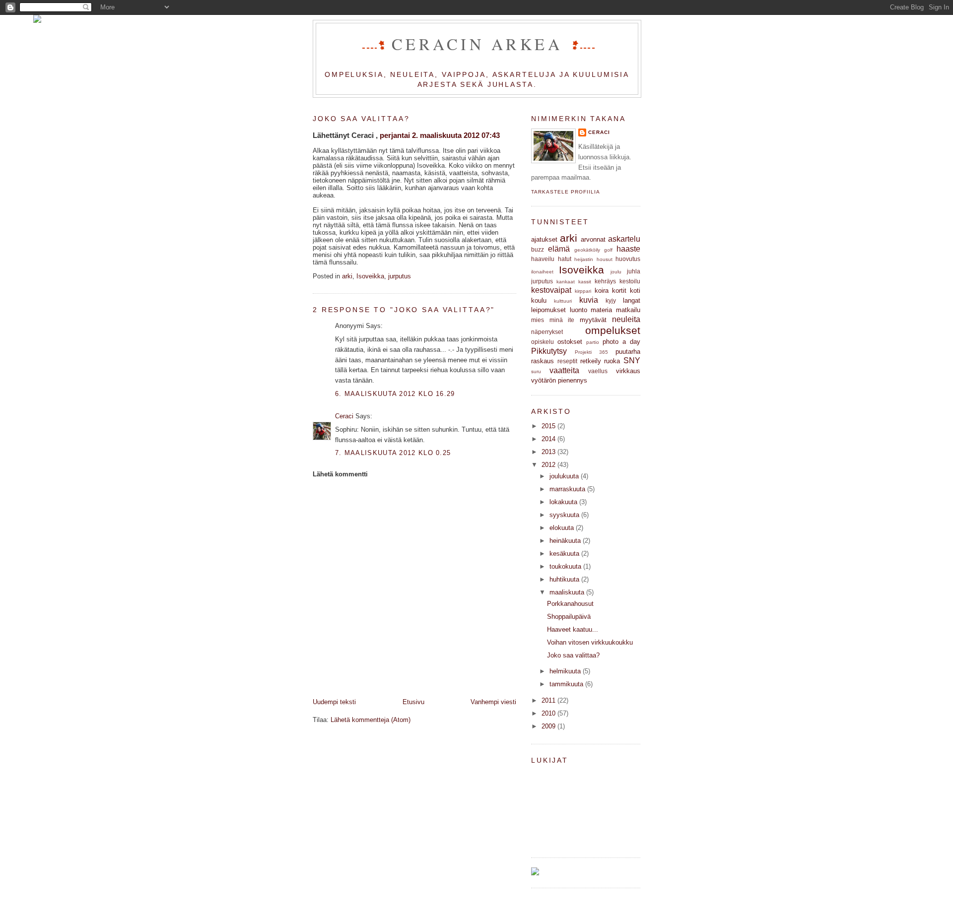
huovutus (627, 259)
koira (602, 290)
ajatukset (544, 239)
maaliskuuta (566, 592)
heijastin (583, 259)
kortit (619, 290)
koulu (538, 300)
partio (592, 342)
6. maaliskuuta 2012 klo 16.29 (395, 393)
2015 (548, 426)
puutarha (627, 351)
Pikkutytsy (549, 351)
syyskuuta (564, 515)
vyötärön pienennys (559, 380)
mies (537, 320)
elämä (559, 249)
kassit (584, 281)
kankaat (565, 281)
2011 (548, 700)
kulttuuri (563, 301)
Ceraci (344, 416)
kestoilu (629, 281)
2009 (548, 726)
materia (601, 310)
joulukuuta (564, 476)
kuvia (588, 300)
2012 (548, 464)
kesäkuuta (564, 553)
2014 (548, 439)
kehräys (605, 281)
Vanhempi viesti (493, 702)
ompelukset (612, 330)
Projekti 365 (591, 352)
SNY (631, 360)
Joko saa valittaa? (361, 119)
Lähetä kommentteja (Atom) (370, 719)
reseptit (567, 361)
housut (605, 259)
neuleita (626, 319)
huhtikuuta (564, 579)
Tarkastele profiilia (565, 192)
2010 (548, 713)
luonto (578, 310)
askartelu (624, 239)
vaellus (598, 371)
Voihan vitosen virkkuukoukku (590, 642)
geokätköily (587, 250)
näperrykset (547, 331)
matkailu (628, 310)
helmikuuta (565, 671)
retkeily (590, 361)
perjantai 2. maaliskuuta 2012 (429, 135)
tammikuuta (566, 684)
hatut (564, 259)
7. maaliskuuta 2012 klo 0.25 (393, 453)
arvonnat (593, 239)
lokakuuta (563, 502)
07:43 (490, 135)
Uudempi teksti (334, 702)
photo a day (621, 341)
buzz (537, 249)
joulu (616, 271)
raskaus (542, 361)
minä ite (562, 320)
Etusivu (413, 702)
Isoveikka (370, 276)
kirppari (583, 291)
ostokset (569, 341)
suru (536, 371)
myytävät (593, 320)
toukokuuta (565, 566)
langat (631, 300)
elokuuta (561, 527)
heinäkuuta (565, 540)
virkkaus (628, 371)
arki (347, 276)
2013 (548, 452)
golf (608, 250)
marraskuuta (567, 489)
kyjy (611, 300)
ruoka (612, 361)
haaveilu (542, 259)
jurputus (399, 276)
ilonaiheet (542, 271)
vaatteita (564, 370)
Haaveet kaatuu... (572, 629)
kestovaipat (551, 290)
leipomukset (548, 310)
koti (635, 290)
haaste (628, 249)
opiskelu (542, 341)
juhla (633, 271)
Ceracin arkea (481, 44)
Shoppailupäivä (569, 616)
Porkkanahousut (570, 603)
